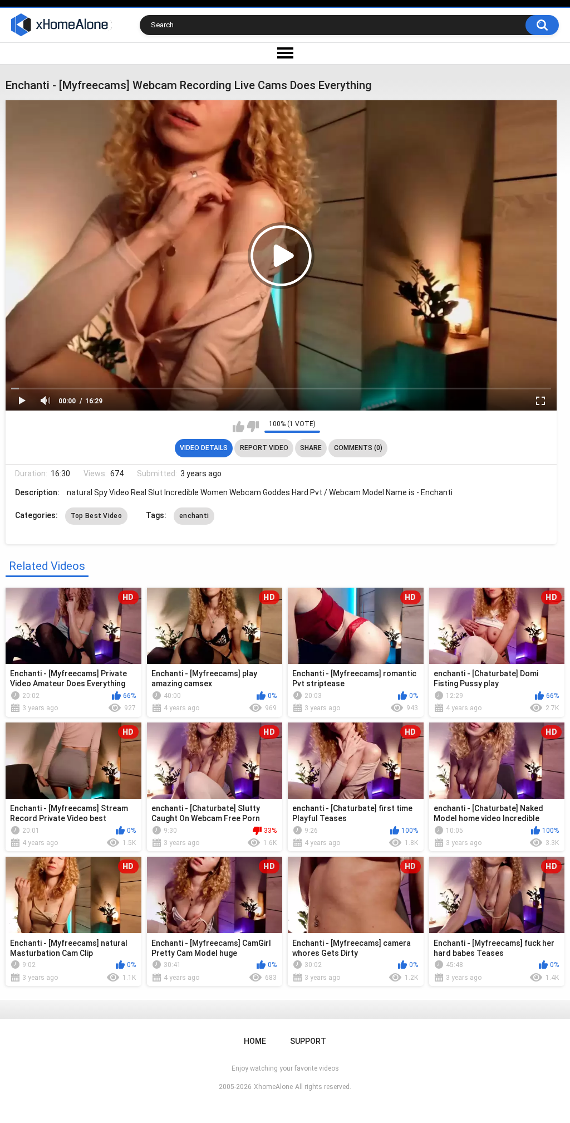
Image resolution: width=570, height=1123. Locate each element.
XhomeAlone (273, 1087)
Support (308, 1041)
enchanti (194, 516)
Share (311, 448)
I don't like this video (253, 426)
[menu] (285, 53)
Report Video (264, 448)
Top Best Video (96, 516)
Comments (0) (358, 448)
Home (255, 1041)
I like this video (238, 426)
